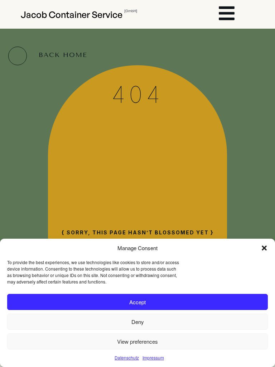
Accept (137, 302)
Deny (137, 321)
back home (63, 55)
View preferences (137, 341)
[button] (264, 248)
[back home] (17, 56)
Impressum (153, 357)
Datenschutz (127, 357)
